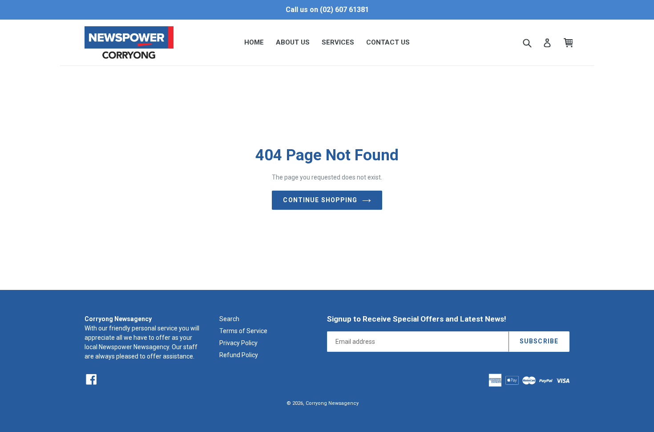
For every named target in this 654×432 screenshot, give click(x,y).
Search (229, 318)
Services (338, 42)
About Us (293, 42)
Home (254, 42)
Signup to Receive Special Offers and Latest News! (416, 318)
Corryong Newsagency (332, 403)
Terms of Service (243, 330)
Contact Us (388, 42)
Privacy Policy (238, 342)
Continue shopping (320, 200)
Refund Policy (238, 355)
